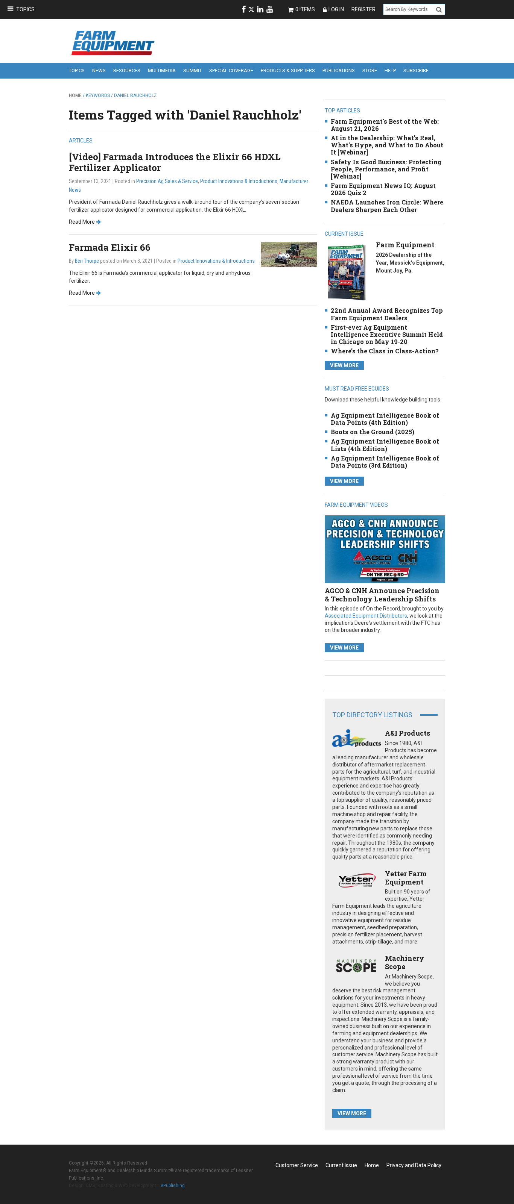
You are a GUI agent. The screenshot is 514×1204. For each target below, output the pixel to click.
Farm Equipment (405, 244)
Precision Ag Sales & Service (167, 181)
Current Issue (341, 1165)
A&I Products (407, 733)
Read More (82, 222)
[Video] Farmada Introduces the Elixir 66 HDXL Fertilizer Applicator (174, 162)
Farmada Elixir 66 (110, 247)
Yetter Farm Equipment (406, 877)
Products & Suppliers (288, 70)
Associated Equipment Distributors (366, 616)
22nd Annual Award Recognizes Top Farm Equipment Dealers (387, 313)
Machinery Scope (404, 962)
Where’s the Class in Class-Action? (385, 351)
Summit (192, 70)
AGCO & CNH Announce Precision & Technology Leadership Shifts (382, 594)
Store (369, 70)
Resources (126, 70)
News (99, 70)
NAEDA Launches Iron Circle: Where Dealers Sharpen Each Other (387, 205)
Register (363, 9)
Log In (336, 9)
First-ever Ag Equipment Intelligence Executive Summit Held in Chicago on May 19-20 (387, 334)
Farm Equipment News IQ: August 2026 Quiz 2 (383, 189)
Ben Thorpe (87, 261)
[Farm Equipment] (347, 272)
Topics (25, 9)
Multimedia (162, 70)
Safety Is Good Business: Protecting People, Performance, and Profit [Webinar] (386, 169)
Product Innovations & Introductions (238, 181)
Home (75, 95)
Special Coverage (231, 70)
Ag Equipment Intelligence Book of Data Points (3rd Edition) (385, 461)
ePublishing (173, 1185)
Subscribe (416, 70)
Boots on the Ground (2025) (372, 432)
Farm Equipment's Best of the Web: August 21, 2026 (385, 124)
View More (344, 365)
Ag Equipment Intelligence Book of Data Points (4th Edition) (385, 418)
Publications (338, 70)
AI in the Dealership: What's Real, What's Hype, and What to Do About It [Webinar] (387, 145)
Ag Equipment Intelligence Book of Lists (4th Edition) (385, 444)
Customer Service (296, 1165)
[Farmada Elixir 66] (289, 254)
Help (390, 70)
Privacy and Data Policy (413, 1165)
